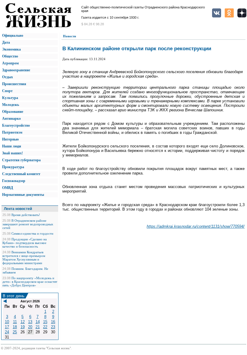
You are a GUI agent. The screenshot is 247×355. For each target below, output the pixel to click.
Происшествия (14, 84)
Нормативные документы (23, 195)
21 (38, 327)
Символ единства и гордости (32, 233)
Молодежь (10, 105)
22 (45, 327)
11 (15, 322)
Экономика (11, 49)
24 (7, 332)
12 (22, 322)
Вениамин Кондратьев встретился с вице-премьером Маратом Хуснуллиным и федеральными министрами (23, 257)
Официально (12, 35)
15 (45, 322)
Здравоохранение (16, 70)
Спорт (7, 91)
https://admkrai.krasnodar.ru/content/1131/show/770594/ (196, 226)
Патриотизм (12, 132)
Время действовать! (25, 215)
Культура (10, 98)
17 (7, 327)
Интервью (10, 139)
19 (22, 327)
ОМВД (7, 188)
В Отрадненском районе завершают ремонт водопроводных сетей (27, 224)
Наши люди (11, 146)
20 (30, 327)
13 (30, 322)
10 (7, 322)
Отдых (7, 77)
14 (38, 322)
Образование (12, 112)
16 (53, 322)
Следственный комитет (21, 174)
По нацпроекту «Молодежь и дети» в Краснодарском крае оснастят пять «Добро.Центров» (29, 281)
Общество (10, 56)
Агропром (10, 63)
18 (15, 327)
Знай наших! (12, 153)
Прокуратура (13, 167)
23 (53, 327)
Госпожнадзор (13, 181)
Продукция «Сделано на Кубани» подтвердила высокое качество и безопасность (24, 242)
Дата (6, 42)
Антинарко (11, 118)
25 (15, 332)
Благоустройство (16, 125)
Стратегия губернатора (21, 160)
